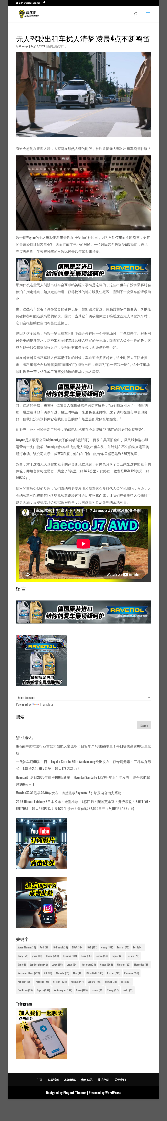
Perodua (131, 973)
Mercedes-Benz (29, 973)
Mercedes (141, 964)
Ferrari (123, 947)
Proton (60, 981)
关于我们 (120, 1079)
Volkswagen (63, 990)
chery (107, 947)
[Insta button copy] (41, 926)
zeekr (128, 990)
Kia (22, 964)
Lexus (57, 964)
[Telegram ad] (41, 1057)
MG (48, 973)
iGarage (24, 46)
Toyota (43, 990)
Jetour (133, 956)
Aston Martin (27, 947)
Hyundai (70, 956)
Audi (44, 947)
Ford (138, 947)
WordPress (113, 1092)
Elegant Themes (74, 1092)
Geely (23, 956)
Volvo (82, 990)
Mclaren (123, 964)
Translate (46, 704)
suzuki (111, 981)
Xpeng (113, 990)
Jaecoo (102, 956)
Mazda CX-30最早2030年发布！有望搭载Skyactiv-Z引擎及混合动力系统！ (70, 792)
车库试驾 (53, 1079)
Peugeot (24, 981)
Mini (77, 973)
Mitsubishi (94, 973)
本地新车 (70, 1079)
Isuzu (86, 956)
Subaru (94, 981)
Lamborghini (39, 964)
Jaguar (117, 956)
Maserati (88, 964)
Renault (77, 981)
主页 (39, 1079)
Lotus (72, 964)
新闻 (50, 46)
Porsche (42, 981)
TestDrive (25, 990)
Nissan (113, 973)
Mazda (106, 964)
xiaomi (97, 990)
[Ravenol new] (41, 684)
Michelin (62, 973)
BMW (77, 947)
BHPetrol (60, 947)
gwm (37, 956)
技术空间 (103, 1079)
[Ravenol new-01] (83, 277)
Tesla (126, 981)
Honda (52, 956)
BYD (92, 947)
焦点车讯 (60, 46)
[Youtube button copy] (41, 867)
